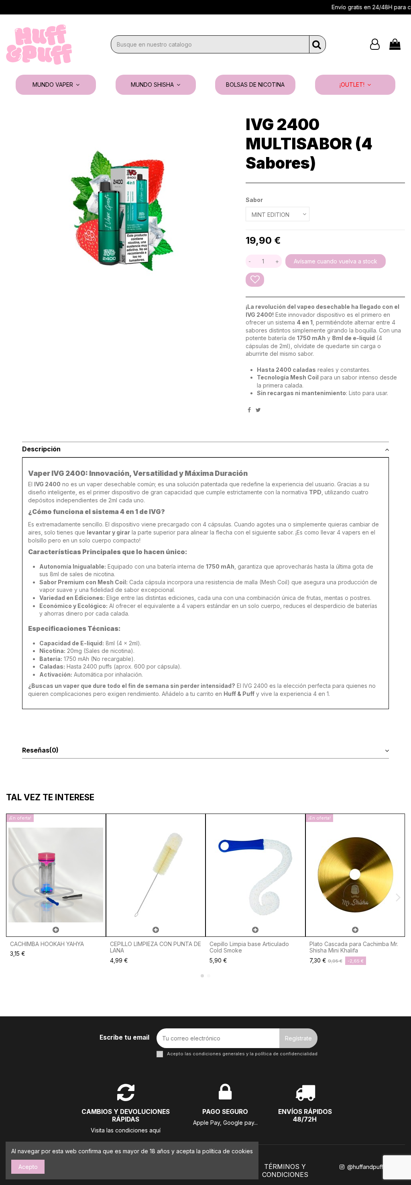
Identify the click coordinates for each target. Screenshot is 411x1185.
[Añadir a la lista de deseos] (255, 280)
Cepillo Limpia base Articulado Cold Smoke (249, 947)
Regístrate (298, 1038)
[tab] (205, 450)
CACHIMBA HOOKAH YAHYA (47, 943)
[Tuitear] (258, 409)
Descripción (41, 449)
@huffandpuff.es (368, 1166)
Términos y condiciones (285, 1171)
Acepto (28, 1166)
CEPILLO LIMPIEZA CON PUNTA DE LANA (155, 947)
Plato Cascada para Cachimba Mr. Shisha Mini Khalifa (353, 947)
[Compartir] (249, 409)
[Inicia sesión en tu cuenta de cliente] (375, 44)
